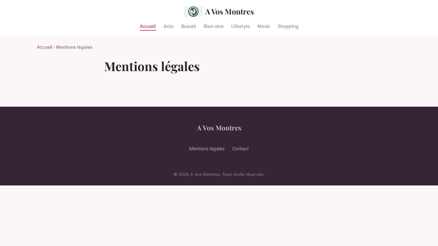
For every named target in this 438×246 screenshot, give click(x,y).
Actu (168, 26)
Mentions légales (206, 148)
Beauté (188, 26)
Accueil (148, 26)
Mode (263, 26)
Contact (240, 148)
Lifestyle (240, 26)
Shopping (288, 26)
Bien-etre (213, 26)
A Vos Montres (229, 11)
